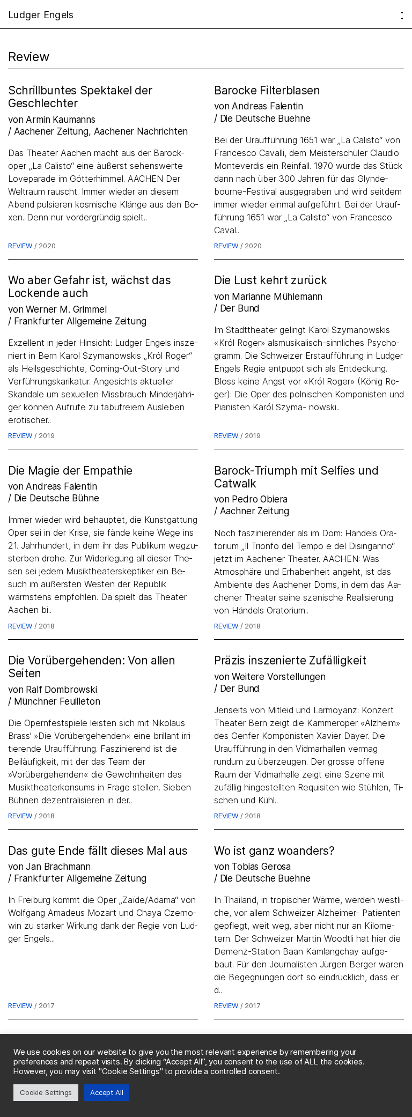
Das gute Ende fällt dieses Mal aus (97, 850)
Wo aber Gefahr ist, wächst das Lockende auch (89, 286)
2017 (46, 1005)
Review (20, 245)
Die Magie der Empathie (70, 470)
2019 (46, 435)
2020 (47, 245)
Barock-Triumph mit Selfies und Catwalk (296, 477)
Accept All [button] (106, 1092)
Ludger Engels (41, 14)
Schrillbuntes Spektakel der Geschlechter (80, 97)
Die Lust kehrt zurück (270, 280)
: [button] (402, 15)
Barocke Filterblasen (267, 90)
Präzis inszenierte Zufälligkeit (290, 660)
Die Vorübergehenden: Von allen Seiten (91, 667)
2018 (46, 626)
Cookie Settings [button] (46, 1092)
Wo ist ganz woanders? (274, 850)
